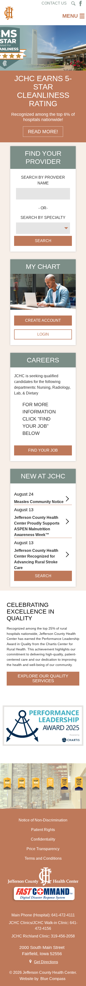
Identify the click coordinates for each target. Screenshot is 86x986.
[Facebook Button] (80, 3)
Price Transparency (43, 849)
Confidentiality (43, 839)
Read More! (43, 131)
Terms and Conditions (43, 858)
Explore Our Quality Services (43, 678)
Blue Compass (52, 979)
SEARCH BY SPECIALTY (43, 218)
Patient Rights (43, 830)
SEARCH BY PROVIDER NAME (43, 180)
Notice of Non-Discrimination (43, 820)
